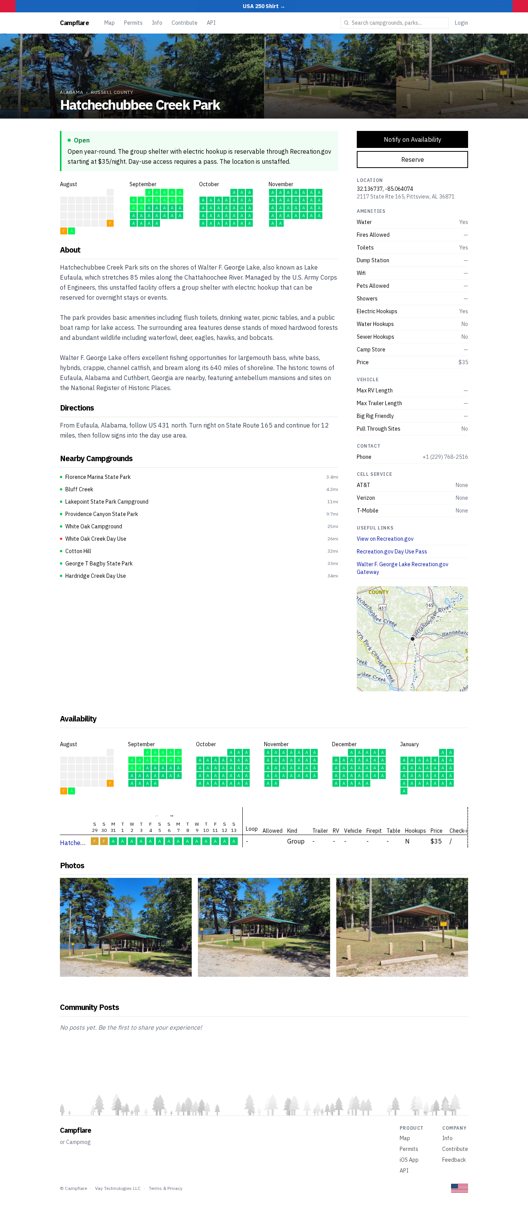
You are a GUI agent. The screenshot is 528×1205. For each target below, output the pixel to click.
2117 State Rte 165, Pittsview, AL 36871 (406, 196)
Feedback (454, 1159)
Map (109, 22)
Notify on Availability (412, 139)
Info (157, 22)
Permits (133, 22)
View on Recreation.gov (385, 538)
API (211, 22)
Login (461, 22)
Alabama (71, 92)
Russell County (112, 92)
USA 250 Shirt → (264, 6)
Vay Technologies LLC (118, 1188)
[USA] (459, 1188)
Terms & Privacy (165, 1188)
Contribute (185, 22)
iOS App (409, 1159)
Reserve (412, 159)
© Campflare (73, 1188)
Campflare (74, 23)
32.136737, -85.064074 (385, 188)
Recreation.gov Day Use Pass (392, 551)
